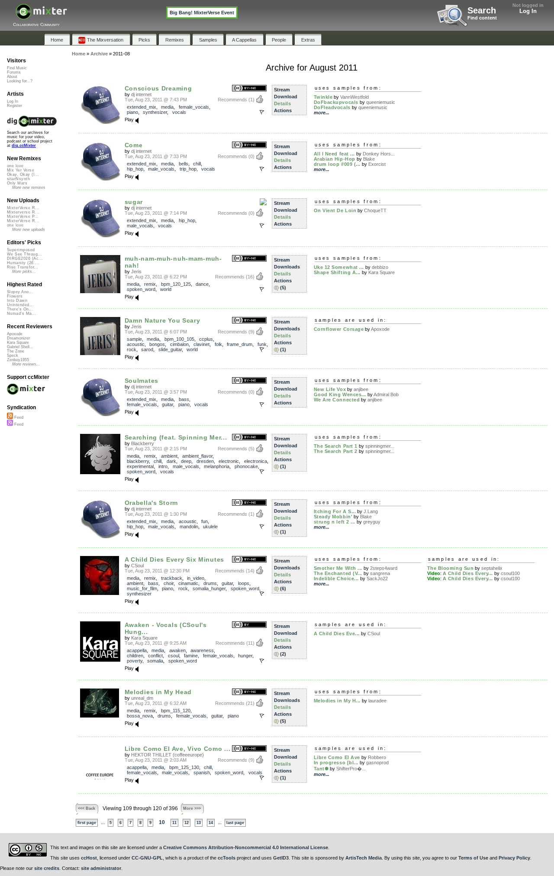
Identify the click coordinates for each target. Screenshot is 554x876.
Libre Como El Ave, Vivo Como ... (178, 748)
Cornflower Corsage (339, 329)
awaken (177, 650)
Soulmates (141, 380)
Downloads (287, 266)
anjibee (361, 389)
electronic (229, 461)
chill (197, 163)
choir (169, 583)
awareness (202, 650)
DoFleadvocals (332, 107)
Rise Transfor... (22, 267)
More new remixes (28, 187)
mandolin (189, 526)
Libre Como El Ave (337, 757)
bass (184, 399)
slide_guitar (170, 349)
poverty (134, 660)
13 (198, 823)
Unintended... (20, 305)
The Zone (15, 351)
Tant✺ (321, 768)
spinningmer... (379, 446)
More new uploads (28, 229)
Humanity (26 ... (23, 263)
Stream (282, 89)
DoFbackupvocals (336, 102)
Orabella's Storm (151, 502)
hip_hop (135, 168)
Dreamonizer (18, 338)
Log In (528, 11)
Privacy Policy (514, 857)
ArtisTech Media (363, 857)
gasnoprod (377, 762)
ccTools (226, 857)
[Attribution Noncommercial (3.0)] (249, 88)
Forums (14, 72)
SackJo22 (377, 578)
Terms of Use (473, 857)
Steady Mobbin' (333, 516)
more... (321, 112)
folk (218, 344)
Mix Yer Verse (20, 170)
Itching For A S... (335, 511)
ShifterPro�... (351, 768)
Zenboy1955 (18, 360)
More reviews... (26, 364)
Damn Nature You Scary (162, 320)
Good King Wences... (340, 394)
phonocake (246, 466)
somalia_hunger (209, 588)
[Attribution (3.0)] (249, 625)
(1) (283, 349)
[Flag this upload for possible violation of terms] (261, 112)
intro (162, 466)
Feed (18, 417)
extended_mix (141, 107)
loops (243, 583)
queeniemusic (380, 102)
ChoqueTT (375, 210)
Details (282, 103)
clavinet (201, 344)
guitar (167, 404)
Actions (283, 110)
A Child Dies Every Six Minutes (174, 559)
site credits (46, 868)
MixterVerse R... (23, 208)
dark (171, 461)
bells (183, 163)
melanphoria (216, 466)
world (165, 289)
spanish (201, 772)
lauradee (377, 700)
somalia (155, 660)
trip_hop (188, 168)
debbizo (380, 267)
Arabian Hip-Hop (334, 159)
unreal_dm (142, 698)
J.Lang (371, 511)
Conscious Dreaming (158, 88)
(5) (283, 287)
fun (204, 521)
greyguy (371, 521)
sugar (134, 201)
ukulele (210, 526)
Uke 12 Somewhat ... (339, 267)
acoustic (136, 344)
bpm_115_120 (175, 710)
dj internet (141, 94)
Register (14, 105)
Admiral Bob (386, 394)
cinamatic (188, 583)
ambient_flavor (197, 456)
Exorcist (377, 164)
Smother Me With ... (338, 568)
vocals (179, 112)
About (12, 76)
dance (202, 284)
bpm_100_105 (179, 339)
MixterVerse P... (23, 216)
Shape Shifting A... (337, 272)
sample (134, 339)
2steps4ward (383, 568)
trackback (171, 578)
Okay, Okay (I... (23, 174)
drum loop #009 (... (337, 164)
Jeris (136, 271)
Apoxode (380, 329)
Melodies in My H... (337, 700)
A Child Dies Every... (468, 573)
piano (132, 112)
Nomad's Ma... (21, 313)
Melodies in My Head (158, 692)
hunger (245, 655)
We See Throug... (24, 254)
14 (211, 823)
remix (150, 284)
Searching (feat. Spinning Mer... (176, 437)
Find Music (17, 68)
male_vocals (161, 168)
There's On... (20, 309)
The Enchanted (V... (338, 573)
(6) (283, 588)
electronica (255, 461)
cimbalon (179, 344)
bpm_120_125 (176, 284)
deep (186, 461)
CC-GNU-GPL (147, 857)
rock (131, 349)
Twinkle (323, 97)
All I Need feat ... (334, 153)
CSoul (137, 565)
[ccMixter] (41, 16)
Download (285, 96)
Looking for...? (19, 81)
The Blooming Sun (450, 568)
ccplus (206, 339)
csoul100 (510, 573)
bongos (157, 344)
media (167, 107)
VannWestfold (354, 97)
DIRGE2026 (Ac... (25, 258)
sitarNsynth (18, 179)
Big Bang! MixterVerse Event (202, 12)
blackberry (138, 461)
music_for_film (142, 588)
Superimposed (21, 250)
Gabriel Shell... (20, 347)
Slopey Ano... (20, 292)
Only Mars (17, 183)
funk (262, 344)
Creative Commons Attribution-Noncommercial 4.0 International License (245, 847)
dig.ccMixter (24, 145)
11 (174, 823)
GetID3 (281, 857)
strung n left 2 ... (334, 521)
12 (186, 823)
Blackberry (142, 443)
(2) (283, 653)
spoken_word (141, 289)
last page (235, 823)
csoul (173, 655)
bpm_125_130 (184, 767)
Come (134, 145)
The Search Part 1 (336, 446)
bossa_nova (140, 715)
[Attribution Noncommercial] (263, 202)
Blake (369, 159)
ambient (169, 456)
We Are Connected (337, 399)
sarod (147, 349)
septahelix (491, 568)
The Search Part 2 (336, 451)
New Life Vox (330, 389)
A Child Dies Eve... (337, 633)
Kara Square (381, 272)
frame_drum (239, 344)
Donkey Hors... (379, 153)
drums (210, 583)
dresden (205, 461)
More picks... (24, 271)
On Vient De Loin (335, 210)
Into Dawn (17, 300)
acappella (137, 650)
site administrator (101, 868)
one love (15, 166)
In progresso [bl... (336, 762)
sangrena (380, 573)
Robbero (377, 757)
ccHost (89, 857)
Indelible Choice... (336, 578)
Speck (12, 355)
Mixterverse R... (23, 212)
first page (86, 823)
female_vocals (194, 107)
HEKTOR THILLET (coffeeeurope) (167, 754)
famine (191, 655)
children (135, 655)
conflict (155, 655)
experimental (140, 466)
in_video (195, 578)
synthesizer (155, 112)
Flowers (15, 296)
